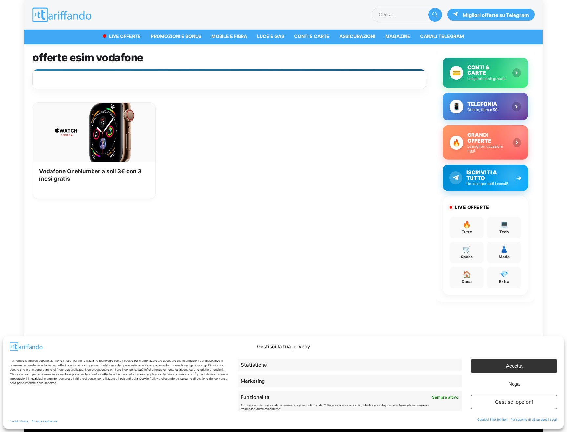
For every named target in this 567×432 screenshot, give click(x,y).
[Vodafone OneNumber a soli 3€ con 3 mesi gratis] (94, 107)
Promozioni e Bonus (176, 36)
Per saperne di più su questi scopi (534, 419)
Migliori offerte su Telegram (496, 15)
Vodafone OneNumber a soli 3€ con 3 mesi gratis (90, 175)
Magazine (397, 36)
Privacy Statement (44, 421)
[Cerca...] (435, 15)
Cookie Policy (19, 421)
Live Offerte (125, 36)
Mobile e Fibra (229, 36)
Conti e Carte (311, 36)
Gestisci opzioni (514, 402)
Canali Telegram (442, 36)
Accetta (514, 366)
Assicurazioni (357, 36)
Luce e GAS (270, 36)
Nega (514, 384)
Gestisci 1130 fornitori (492, 419)
